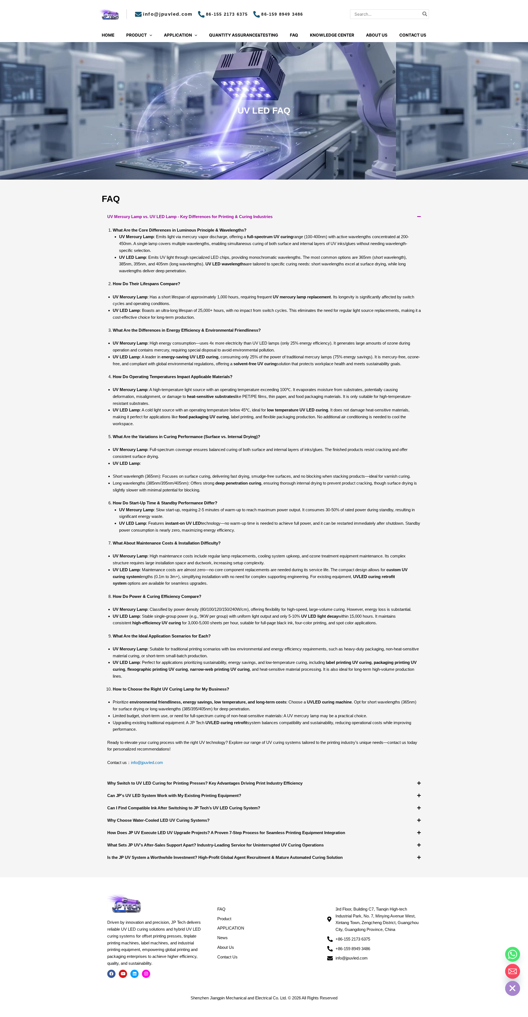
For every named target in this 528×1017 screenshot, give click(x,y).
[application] (149, 35)
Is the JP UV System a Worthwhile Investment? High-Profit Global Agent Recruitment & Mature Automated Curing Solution (225, 857)
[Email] (512, 971)
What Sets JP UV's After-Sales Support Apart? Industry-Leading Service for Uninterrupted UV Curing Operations (215, 845)
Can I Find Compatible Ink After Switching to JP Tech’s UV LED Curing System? (183, 808)
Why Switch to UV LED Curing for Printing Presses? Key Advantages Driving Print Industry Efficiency (204, 783)
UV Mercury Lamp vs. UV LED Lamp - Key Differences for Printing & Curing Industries (190, 216)
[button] (264, 216)
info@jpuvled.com (147, 762)
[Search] (425, 14)
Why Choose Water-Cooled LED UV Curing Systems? (158, 820)
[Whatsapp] (512, 954)
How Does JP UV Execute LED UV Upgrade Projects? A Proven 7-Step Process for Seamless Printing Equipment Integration (226, 832)
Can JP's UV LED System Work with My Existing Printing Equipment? (174, 795)
